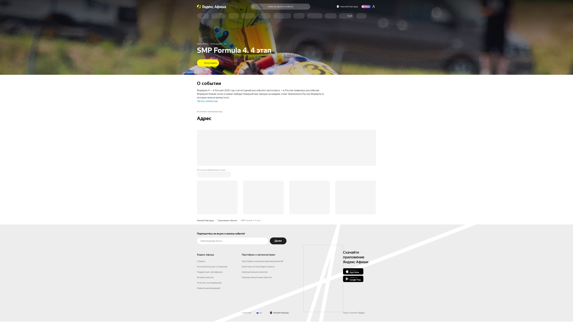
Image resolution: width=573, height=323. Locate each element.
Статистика (246, 313)
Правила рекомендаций (208, 288)
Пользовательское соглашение (212, 266)
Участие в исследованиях (209, 283)
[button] (349, 16)
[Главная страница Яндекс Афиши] (199, 7)
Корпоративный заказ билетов (257, 277)
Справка (201, 261)
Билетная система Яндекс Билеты (258, 266)
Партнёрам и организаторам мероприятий (262, 261)
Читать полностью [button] (207, 101)
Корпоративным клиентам (255, 272)
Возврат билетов (205, 277)
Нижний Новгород (205, 220)
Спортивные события (227, 220)
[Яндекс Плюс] (366, 6)
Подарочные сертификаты (210, 272)
